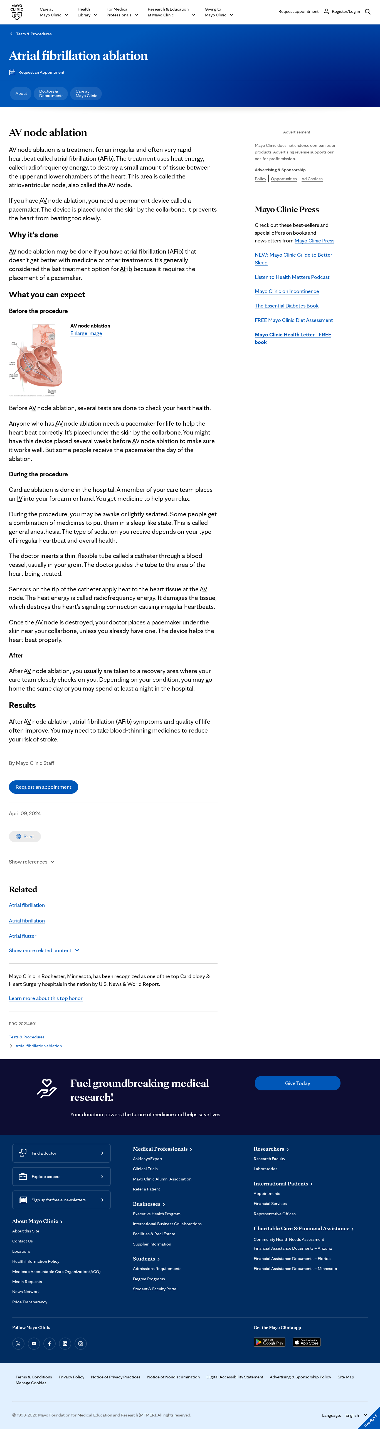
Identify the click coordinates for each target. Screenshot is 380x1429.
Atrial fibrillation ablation (78, 55)
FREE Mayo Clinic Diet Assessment (294, 320)
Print (28, 836)
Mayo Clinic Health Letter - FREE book (293, 338)
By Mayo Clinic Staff (31, 763)
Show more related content (40, 950)
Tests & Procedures (34, 33)
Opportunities (284, 178)
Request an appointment (43, 786)
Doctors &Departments (51, 93)
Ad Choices (312, 178)
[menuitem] (21, 94)
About (21, 93)
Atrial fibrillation (27, 905)
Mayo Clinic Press (314, 240)
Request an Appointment (41, 72)
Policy (260, 178)
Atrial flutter (22, 935)
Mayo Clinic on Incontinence (287, 291)
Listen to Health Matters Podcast (292, 277)
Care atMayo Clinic (86, 93)
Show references (28, 861)
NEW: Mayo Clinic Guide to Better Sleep (293, 258)
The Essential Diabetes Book (287, 305)
